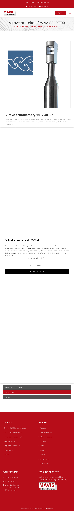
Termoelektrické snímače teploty (15, 428)
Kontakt (42, 455)
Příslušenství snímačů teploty (14, 437)
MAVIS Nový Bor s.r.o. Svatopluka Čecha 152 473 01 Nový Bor (12, 487)
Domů (16, 26)
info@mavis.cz (44, 6)
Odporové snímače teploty (13, 432)
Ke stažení (43, 441)
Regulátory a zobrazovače (13, 387)
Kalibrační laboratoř (46, 437)
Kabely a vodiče (9, 441)
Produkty (23, 26)
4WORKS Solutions (39, 508)
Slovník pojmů (44, 459)
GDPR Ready (50, 508)
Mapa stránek (44, 464)
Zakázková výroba (46, 432)
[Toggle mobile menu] (70, 13)
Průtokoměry (31, 26)
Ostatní (7, 397)
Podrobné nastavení (35, 265)
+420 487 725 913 (32, 6)
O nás (42, 446)
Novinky (42, 450)
